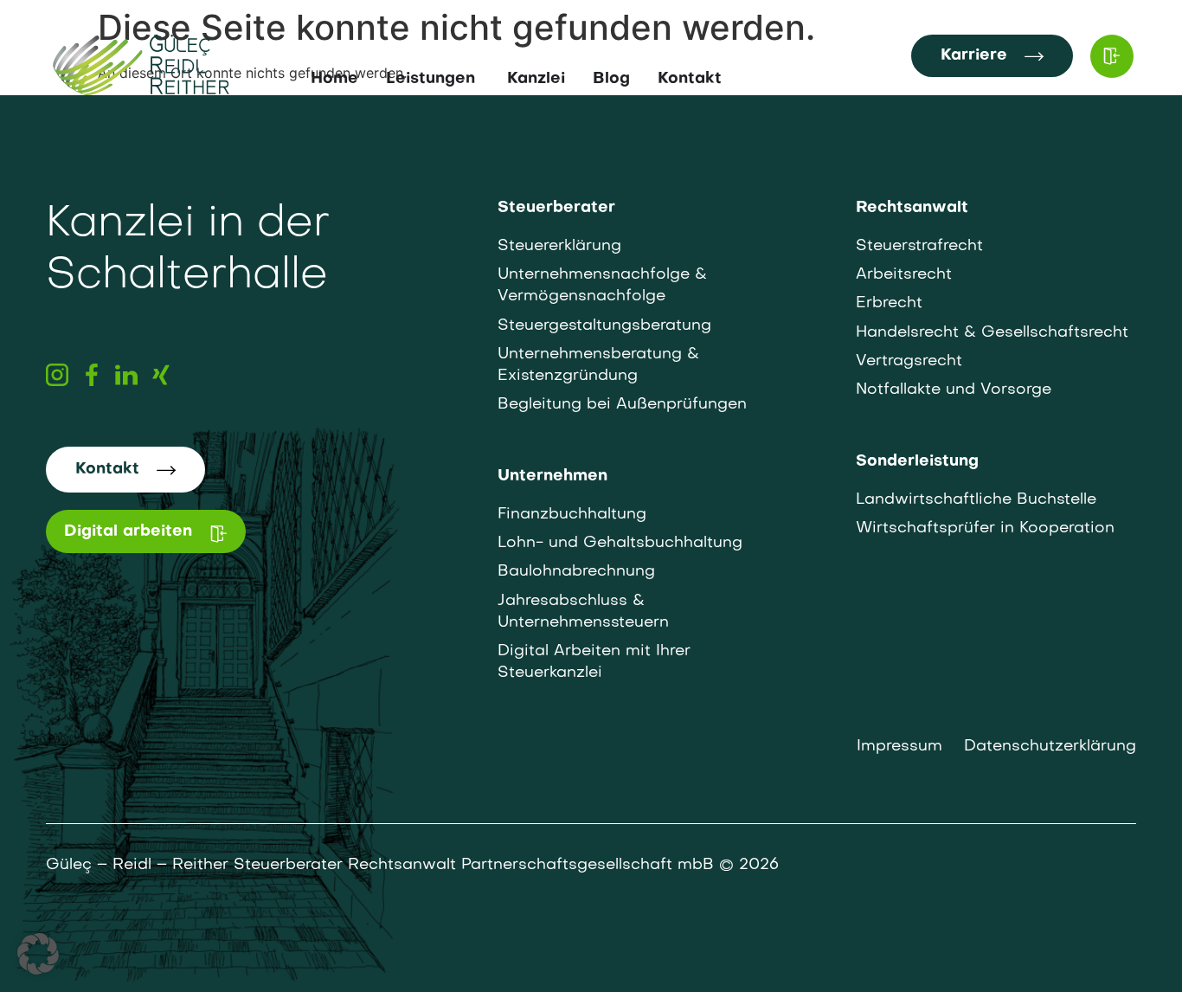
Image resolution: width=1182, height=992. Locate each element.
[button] (38, 954)
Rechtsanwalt (912, 208)
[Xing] (161, 375)
